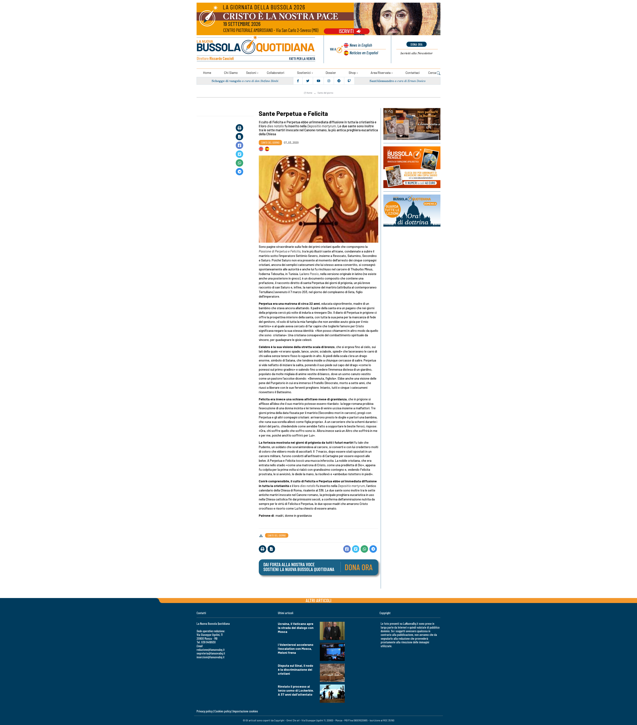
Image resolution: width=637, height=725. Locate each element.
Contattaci (412, 73)
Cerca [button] (432, 73)
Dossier (331, 73)
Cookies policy (222, 711)
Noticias (364, 52)
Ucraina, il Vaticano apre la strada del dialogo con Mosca (296, 628)
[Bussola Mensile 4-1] (411, 124)
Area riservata (380, 73)
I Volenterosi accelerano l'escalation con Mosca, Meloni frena (295, 648)
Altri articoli (318, 600)
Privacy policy (204, 711)
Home (207, 73)
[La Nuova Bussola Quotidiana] (256, 49)
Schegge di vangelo (226, 80)
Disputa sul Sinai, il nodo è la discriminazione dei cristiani (295, 669)
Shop (352, 73)
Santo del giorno (325, 92)
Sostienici (304, 73)
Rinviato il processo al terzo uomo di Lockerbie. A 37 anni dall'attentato (296, 690)
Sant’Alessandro (381, 80)
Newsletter (416, 53)
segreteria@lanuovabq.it (211, 653)
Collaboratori (275, 73)
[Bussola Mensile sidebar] (411, 167)
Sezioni (251, 73)
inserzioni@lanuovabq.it (210, 657)
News (361, 44)
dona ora (417, 44)
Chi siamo (231, 73)
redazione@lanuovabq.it (211, 649)
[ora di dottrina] (411, 211)
